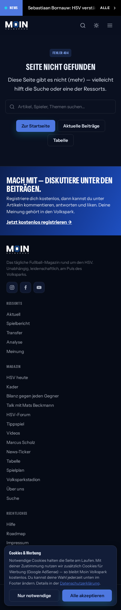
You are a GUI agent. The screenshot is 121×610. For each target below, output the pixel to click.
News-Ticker (18, 451)
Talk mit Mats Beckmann (30, 405)
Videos (13, 433)
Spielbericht (18, 323)
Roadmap (16, 533)
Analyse (14, 342)
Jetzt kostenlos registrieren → (39, 222)
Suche (12, 498)
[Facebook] (25, 287)
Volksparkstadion (23, 479)
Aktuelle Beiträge (81, 126)
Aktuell (13, 314)
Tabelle (60, 140)
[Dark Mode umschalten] (96, 25)
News (14, 8)
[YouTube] (39, 287)
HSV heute (17, 377)
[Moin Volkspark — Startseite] (16, 25)
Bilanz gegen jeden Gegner (32, 396)
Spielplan (15, 470)
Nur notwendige (34, 595)
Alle (105, 8)
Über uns (15, 489)
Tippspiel (15, 424)
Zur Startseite (35, 126)
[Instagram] (12, 287)
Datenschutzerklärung (80, 583)
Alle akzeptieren (87, 595)
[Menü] (110, 25)
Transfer (14, 332)
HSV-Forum (18, 414)
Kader (12, 387)
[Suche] (83, 25)
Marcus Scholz (20, 442)
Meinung (15, 351)
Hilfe (10, 524)
